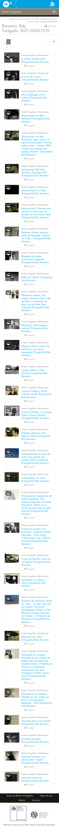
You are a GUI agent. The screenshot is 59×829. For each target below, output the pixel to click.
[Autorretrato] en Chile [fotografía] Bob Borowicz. (35, 192)
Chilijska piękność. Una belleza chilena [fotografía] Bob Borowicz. (35, 436)
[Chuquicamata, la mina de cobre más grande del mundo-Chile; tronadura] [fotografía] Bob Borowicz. (35, 458)
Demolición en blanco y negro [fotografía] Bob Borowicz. (33, 582)
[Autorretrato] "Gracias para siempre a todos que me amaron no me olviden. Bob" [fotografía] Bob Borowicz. (36, 213)
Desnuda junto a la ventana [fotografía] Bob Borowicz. (36, 722)
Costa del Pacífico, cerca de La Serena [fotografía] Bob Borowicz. (36, 561)
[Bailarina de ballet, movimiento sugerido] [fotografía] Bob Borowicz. (35, 259)
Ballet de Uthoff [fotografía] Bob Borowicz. (36, 279)
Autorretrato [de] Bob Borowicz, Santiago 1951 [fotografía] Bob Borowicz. (35, 172)
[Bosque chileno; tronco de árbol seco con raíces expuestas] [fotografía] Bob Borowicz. (36, 351)
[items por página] (49, 41)
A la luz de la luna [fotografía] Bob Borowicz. (35, 78)
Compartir (52, 26)
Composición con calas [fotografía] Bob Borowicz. (35, 479)
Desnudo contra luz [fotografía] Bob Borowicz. (35, 779)
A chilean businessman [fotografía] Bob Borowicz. (35, 60)
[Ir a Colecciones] (52, 4)
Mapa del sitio (46, 795)
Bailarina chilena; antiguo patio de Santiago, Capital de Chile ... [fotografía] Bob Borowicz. (36, 237)
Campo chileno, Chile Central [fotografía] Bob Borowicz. (34, 373)
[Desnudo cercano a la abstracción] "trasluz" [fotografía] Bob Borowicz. (35, 759)
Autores (53, 19)
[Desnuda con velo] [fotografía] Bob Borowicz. (35, 638)
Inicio (12, 19)
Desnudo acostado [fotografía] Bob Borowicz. (35, 740)
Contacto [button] (36, 800)
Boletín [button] (22, 800)
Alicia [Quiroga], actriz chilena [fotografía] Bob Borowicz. (34, 97)
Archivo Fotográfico (40, 19)
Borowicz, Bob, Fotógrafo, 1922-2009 (42, 22)
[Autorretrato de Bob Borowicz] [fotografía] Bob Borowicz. (35, 118)
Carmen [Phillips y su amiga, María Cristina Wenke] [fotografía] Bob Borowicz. (36, 415)
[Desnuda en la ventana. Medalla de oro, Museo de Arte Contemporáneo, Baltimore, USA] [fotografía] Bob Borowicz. (36, 700)
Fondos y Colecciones (23, 19)
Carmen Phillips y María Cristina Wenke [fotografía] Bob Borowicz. (36, 394)
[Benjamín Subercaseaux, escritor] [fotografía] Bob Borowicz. (34, 328)
